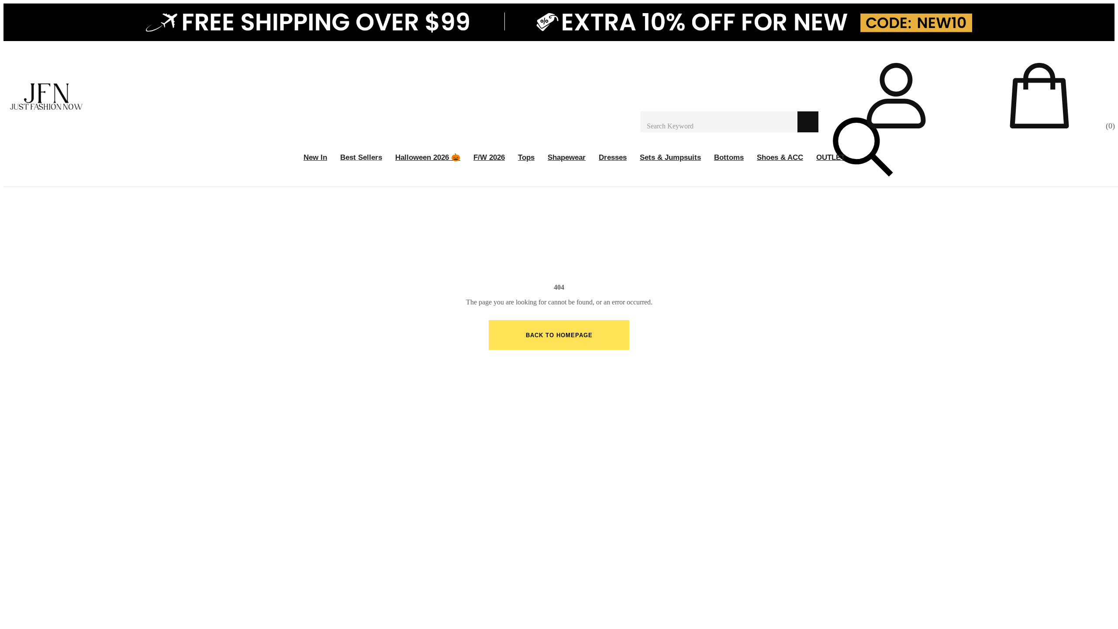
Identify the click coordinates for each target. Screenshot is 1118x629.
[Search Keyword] (718, 121)
